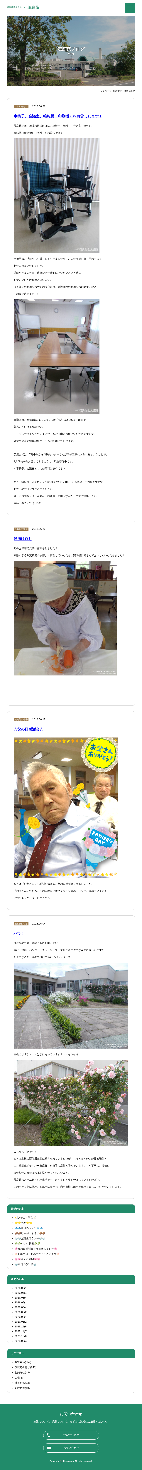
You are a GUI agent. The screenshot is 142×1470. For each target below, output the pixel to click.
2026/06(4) (21, 1297)
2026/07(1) (21, 1292)
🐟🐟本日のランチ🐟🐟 (29, 1228)
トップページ (104, 91)
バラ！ (19, 933)
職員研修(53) (22, 1382)
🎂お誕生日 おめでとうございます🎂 (37, 1253)
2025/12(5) (21, 1326)
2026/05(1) (21, 1302)
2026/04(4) (21, 1307)
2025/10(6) (21, 1336)
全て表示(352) (23, 1362)
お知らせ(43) (22, 1372)
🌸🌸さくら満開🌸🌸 (27, 1259)
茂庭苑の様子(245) (25, 1367)
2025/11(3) (21, 1331)
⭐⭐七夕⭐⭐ (23, 1222)
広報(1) (19, 1377)
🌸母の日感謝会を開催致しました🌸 (36, 1248)
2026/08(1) (21, 1288)
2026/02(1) (21, 1316)
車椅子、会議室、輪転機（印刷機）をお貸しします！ (58, 116)
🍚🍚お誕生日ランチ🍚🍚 (30, 1238)
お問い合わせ (71, 1447)
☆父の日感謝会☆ (28, 729)
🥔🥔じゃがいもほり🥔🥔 (30, 1233)
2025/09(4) (21, 1340)
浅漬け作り (23, 539)
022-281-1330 (71, 1435)
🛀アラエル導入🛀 (25, 1217)
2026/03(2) (21, 1312)
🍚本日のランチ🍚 (25, 1264)
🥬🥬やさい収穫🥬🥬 (27, 1243)
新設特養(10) (22, 1387)
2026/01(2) (21, 1321)
